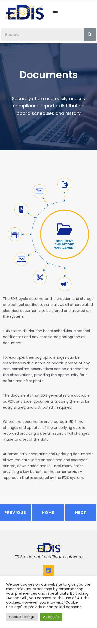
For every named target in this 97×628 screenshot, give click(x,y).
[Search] (90, 34)
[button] (55, 12)
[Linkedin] (48, 570)
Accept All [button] (51, 616)
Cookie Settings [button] (22, 616)
